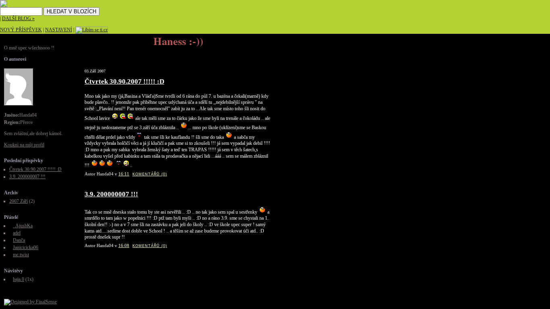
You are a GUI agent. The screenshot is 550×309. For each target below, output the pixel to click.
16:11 (123, 173)
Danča (19, 240)
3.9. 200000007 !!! (111, 194)
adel (17, 233)
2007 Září (18, 201)
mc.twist (21, 255)
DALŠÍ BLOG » (18, 18)
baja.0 (18, 279)
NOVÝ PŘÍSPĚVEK (21, 30)
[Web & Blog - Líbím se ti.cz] (3, 5)
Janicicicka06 (25, 247)
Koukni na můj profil (24, 145)
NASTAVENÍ (58, 30)
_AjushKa (23, 226)
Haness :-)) (178, 41)
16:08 (123, 245)
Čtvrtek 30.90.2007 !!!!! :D (124, 81)
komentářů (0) (149, 174)
